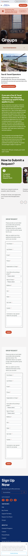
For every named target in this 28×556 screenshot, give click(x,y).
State (7, 296)
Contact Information (14, 338)
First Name (9, 243)
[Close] (26, 544)
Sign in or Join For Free (20, 1)
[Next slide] (25, 202)
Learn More (22, 11)
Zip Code (8, 302)
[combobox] (14, 47)
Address (8, 285)
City (7, 291)
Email (7, 255)
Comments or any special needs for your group (12, 314)
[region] (14, 549)
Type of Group (10, 279)
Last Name (9, 249)
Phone (8, 261)
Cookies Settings (14, 553)
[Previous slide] (21, 202)
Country (8, 308)
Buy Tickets (23, 5)
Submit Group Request (8, 86)
